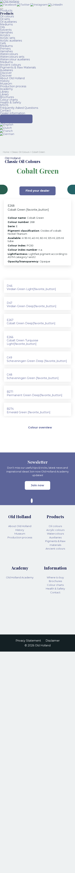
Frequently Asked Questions (19, 108)
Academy (6, 89)
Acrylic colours (55, 529)
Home (6, 152)
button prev (4, 189)
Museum (6, 83)
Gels (3, 43)
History (5, 81)
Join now (37, 485)
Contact (5, 110)
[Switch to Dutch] (6, 127)
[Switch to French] (6, 131)
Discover (6, 73)
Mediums (6, 24)
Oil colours (7, 16)
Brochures (7, 97)
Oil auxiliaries (8, 21)
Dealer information (12, 113)
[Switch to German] (7, 134)
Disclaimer (53, 640)
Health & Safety (10, 102)
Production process (13, 86)
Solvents (6, 30)
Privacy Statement (28, 640)
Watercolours (9, 54)
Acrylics (5, 35)
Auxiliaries (6, 70)
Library (4, 91)
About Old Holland (12, 78)
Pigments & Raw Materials (18, 67)
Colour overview (40, 427)
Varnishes (6, 32)
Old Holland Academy (19, 577)
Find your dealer (37, 190)
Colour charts (9, 99)
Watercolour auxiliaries (15, 59)
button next (71, 189)
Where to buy (16, 119)
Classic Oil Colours (20, 152)
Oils (2, 27)
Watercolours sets (12, 56)
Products (6, 10)
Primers (5, 48)
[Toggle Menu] (1, 8)
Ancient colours (10, 65)
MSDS (4, 105)
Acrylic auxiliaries (11, 40)
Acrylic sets (7, 38)
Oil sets (5, 19)
